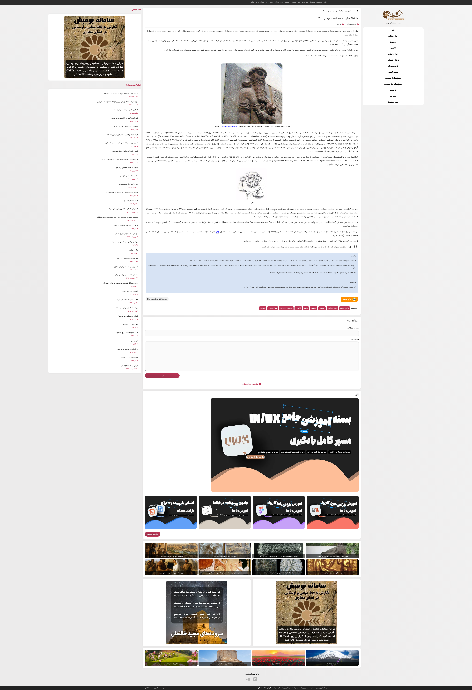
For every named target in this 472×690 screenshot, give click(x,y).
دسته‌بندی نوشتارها (316, 2)
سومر (306, 308)
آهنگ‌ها (287, 2)
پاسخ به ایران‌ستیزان (393, 78)
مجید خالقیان (149, 688)
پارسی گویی (393, 72)
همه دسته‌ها (393, 102)
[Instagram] (255, 679)
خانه (354, 11)
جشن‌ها (393, 96)
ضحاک (262, 308)
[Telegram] (248, 679)
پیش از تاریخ (332, 308)
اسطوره (322, 308)
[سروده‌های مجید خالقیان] (196, 612)
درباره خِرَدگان (279, 2)
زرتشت (393, 48)
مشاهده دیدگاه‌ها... (250, 384)
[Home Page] (393, 14)
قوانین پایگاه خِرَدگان (264, 688)
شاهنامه (393, 90)
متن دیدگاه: (355, 339)
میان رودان (273, 308)
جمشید (313, 308)
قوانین (252, 2)
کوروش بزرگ (393, 66)
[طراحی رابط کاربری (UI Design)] (279, 512)
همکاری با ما (260, 2)
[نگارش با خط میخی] (306, 612)
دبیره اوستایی (295, 2)
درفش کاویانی (393, 60)
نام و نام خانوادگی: (353, 328)
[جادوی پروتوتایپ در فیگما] (225, 512)
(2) (217, 231)
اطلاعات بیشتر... (152, 534)
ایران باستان (393, 54)
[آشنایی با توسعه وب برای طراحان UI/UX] (171, 512)
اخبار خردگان (393, 36)
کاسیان (298, 308)
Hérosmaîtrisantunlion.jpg (228, 126)
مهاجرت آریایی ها (286, 308)
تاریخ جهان (348, 11)
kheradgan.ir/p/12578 (155, 299)
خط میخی (305, 2)
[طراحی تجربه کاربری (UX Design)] (333, 512)
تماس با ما (269, 2)
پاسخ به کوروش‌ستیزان (393, 84)
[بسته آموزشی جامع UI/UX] (285, 444)
